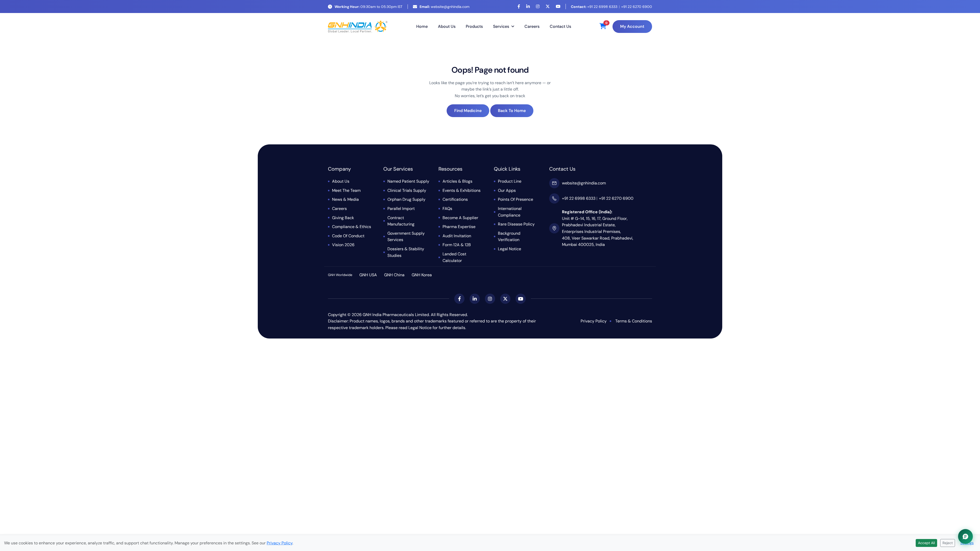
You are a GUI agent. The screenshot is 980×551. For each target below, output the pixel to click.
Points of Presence (515, 199)
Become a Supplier (460, 217)
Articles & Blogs (457, 181)
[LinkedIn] (528, 6)
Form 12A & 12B (457, 244)
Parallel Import (401, 208)
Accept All (926, 543)
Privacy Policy (594, 321)
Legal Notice (509, 249)
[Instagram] (538, 6)
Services (501, 26)
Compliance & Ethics (351, 226)
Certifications (455, 199)
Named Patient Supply (408, 181)
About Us (447, 26)
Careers (532, 26)
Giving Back (343, 217)
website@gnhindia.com (444, 6)
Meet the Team (346, 190)
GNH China (394, 275)
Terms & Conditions (633, 321)
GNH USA (368, 275)
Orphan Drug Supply (406, 199)
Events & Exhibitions (462, 190)
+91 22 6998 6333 (594, 6)
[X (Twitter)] (548, 6)
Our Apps (507, 190)
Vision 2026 (343, 244)
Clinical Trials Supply (406, 190)
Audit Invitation (457, 236)
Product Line (509, 181)
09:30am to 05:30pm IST (368, 6)
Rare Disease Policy (516, 224)
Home (422, 26)
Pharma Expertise (459, 226)
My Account (632, 26)
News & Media (345, 199)
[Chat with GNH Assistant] (965, 536)
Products (474, 26)
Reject (947, 543)
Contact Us (560, 26)
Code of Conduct (348, 236)
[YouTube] (558, 6)
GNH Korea (422, 275)
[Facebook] (519, 6)
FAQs (447, 208)
